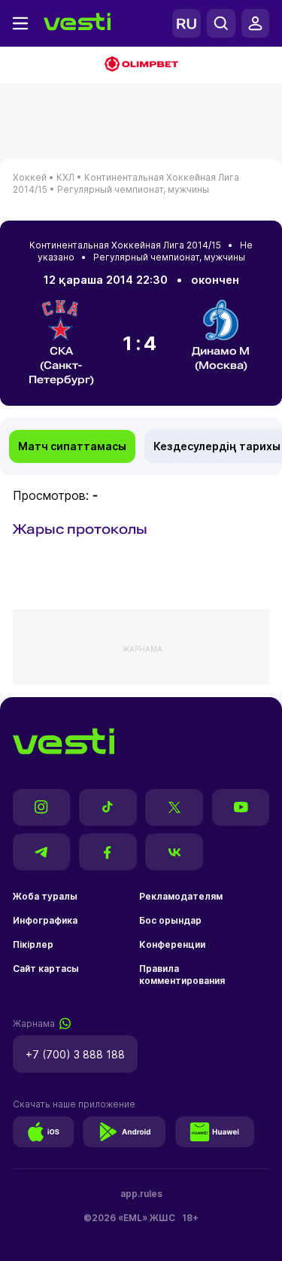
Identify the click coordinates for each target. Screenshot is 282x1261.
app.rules (141, 1193)
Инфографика (45, 920)
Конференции (172, 944)
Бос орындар (170, 920)
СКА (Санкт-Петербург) (61, 365)
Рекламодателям (181, 896)
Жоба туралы (45, 896)
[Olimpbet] (141, 65)
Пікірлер (33, 944)
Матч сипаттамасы (72, 446)
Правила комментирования (182, 974)
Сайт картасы (46, 968)
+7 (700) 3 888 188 (75, 1054)
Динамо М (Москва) (221, 358)
